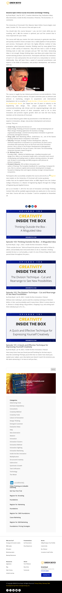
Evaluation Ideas (47, 15)
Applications (8, 564)
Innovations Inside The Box (47, 552)
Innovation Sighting (16, 448)
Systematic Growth (16, 466)
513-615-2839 (45, 571)
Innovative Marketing (16, 451)
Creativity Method (15, 412)
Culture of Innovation (17, 418)
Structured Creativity (16, 460)
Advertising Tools (15, 403)
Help (11, 430)
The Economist (46, 18)
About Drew (26, 567)
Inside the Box (44, 546)
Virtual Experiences (28, 546)
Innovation (13, 439)
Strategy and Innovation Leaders (13, 543)
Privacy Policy (38, 583)
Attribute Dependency (17, 406)
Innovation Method (16, 445)
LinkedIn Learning (10, 573)
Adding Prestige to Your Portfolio (48, 543)
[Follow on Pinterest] (35, 206)
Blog (7, 567)
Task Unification (15, 468)
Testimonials (26, 570)
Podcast (45, 244)
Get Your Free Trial (16, 491)
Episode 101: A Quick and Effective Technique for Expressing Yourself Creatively (27, 346)
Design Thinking (15, 421)
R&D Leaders (9, 546)
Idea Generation (11, 18)
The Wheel (13, 475)
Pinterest (37, 18)
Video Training (9, 570)
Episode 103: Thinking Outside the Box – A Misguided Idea (31, 242)
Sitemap (44, 583)
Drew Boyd (11, 15)
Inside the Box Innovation (25, 18)
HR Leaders (8, 549)
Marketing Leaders (10, 552)
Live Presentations (28, 543)
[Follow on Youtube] (16, 590)
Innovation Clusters (16, 442)
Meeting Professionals (11, 555)
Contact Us (46, 575)
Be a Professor (44, 549)
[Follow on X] (29, 206)
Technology (13, 471)
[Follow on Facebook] (26, 206)
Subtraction (13, 462)
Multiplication (14, 457)
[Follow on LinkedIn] (32, 206)
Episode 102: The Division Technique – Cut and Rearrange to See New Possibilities (30, 293)
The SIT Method (27, 564)
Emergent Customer (16, 424)
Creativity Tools (15, 415)
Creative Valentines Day (33, 15)
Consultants (14, 409)
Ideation (12, 436)
